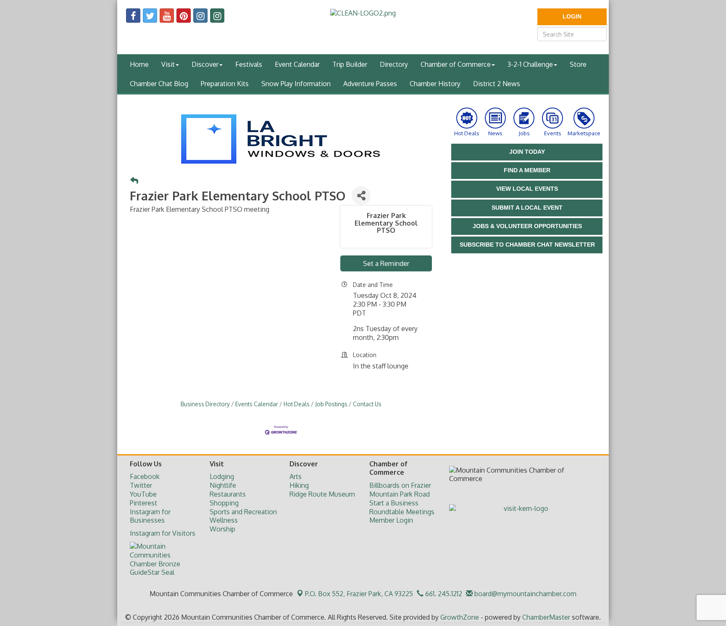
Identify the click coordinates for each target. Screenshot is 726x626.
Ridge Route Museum (322, 494)
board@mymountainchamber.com (524, 593)
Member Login (391, 520)
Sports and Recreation (243, 512)
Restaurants (228, 494)
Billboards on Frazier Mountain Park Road (400, 489)
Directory (394, 64)
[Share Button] (361, 195)
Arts (295, 476)
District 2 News (496, 83)
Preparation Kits (225, 83)
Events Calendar (256, 404)
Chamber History (435, 83)
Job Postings (331, 404)
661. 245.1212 (443, 593)
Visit (168, 64)
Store (578, 64)
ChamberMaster (546, 617)
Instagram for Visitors (162, 533)
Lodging (222, 476)
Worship (222, 529)
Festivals (248, 64)
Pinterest (143, 503)
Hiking (299, 485)
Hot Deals (297, 404)
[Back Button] (134, 181)
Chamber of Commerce (456, 64)
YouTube (143, 494)
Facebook (145, 476)
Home (139, 64)
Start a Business (393, 503)
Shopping (224, 503)
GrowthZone (459, 617)
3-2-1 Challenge (530, 64)
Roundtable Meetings (401, 512)
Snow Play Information (296, 83)
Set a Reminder (386, 263)
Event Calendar (297, 64)
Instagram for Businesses (150, 516)
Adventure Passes (370, 83)
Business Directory (205, 404)
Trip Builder (349, 64)
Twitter (141, 485)
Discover (205, 64)
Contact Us (367, 404)
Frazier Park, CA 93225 (359, 593)
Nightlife (223, 485)
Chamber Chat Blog (159, 83)
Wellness (224, 520)
